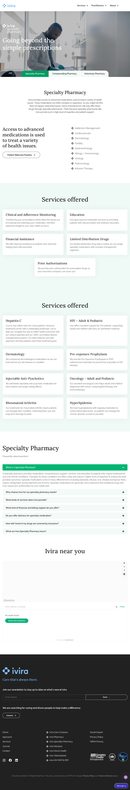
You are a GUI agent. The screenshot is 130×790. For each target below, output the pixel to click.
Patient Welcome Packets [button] (19, 155)
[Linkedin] (16, 760)
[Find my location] (124, 574)
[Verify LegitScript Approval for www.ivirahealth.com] (123, 756)
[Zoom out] (124, 567)
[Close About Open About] (118, 5)
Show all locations (16, 621)
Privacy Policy (89, 776)
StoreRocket (69, 640)
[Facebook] (10, 760)
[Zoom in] (124, 563)
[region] (65, 581)
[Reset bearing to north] (124, 570)
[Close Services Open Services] (87, 5)
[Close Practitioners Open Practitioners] (106, 5)
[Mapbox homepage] (9, 600)
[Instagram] (4, 760)
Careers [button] (9, 715)
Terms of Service (106, 776)
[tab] (35, 74)
